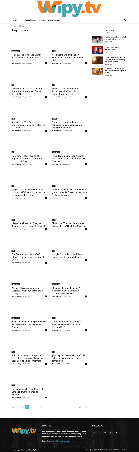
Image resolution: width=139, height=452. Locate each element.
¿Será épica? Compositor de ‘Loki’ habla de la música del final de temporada (68, 358)
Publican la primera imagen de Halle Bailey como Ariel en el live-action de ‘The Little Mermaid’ (28, 358)
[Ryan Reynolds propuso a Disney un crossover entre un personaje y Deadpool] (69, 144)
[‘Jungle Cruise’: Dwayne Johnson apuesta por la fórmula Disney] (69, 243)
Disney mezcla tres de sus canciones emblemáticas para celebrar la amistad (67, 125)
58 (40, 407)
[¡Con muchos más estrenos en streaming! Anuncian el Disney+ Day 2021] (29, 77)
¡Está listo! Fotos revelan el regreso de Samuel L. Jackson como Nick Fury (27, 159)
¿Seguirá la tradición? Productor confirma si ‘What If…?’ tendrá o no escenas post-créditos (29, 192)
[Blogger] (94, 433)
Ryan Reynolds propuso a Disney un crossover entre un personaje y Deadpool (68, 159)
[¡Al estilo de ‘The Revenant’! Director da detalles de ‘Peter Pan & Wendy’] (29, 111)
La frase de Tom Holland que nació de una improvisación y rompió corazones (115, 60)
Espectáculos (15, 51)
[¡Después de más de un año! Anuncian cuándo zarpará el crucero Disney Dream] (69, 276)
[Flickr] (105, 433)
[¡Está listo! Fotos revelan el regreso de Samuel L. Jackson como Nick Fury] (29, 144)
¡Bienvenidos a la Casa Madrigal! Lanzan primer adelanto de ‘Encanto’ (27, 392)
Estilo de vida (56, 284)
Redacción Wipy (16, 63)
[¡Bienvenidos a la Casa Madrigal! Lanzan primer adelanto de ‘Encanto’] (29, 377)
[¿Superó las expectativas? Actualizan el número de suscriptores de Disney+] (69, 77)
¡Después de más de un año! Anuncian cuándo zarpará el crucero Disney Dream (66, 291)
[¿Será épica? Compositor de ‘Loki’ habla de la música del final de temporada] (69, 344)
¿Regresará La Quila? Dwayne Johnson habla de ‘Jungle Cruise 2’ (29, 224)
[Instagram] (110, 433)
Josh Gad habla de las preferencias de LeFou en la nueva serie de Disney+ (29, 324)
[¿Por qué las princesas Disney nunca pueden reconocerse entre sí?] (29, 43)
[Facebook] (100, 433)
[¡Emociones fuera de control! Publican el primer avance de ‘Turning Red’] (69, 310)
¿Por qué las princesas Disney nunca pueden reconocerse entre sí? (28, 58)
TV (12, 85)
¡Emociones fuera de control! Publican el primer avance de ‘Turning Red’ (66, 324)
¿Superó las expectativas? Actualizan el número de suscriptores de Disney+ (65, 91)
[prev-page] (13, 407)
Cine (54, 51)
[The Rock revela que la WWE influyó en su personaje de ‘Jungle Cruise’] (29, 243)
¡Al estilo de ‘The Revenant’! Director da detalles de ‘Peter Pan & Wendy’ (28, 125)
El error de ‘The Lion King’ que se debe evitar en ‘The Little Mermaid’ (69, 224)
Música (54, 118)
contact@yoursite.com (60, 441)
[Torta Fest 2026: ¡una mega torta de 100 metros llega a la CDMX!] (97, 71)
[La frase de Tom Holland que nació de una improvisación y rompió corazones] (97, 60)
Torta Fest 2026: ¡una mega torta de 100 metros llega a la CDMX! (115, 71)
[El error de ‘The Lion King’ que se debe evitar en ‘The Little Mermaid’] (69, 212)
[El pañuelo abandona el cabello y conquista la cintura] (97, 39)
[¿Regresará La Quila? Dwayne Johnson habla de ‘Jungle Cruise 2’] (29, 212)
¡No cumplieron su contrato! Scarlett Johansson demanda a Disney (27, 291)
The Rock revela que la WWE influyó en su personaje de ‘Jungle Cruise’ (28, 257)
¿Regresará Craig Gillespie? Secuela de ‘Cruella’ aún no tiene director (68, 58)
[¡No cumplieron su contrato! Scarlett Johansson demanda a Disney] (29, 276)
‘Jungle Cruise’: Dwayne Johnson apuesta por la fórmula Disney (68, 255)
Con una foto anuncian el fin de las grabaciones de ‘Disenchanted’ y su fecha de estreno (69, 192)
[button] (124, 20)
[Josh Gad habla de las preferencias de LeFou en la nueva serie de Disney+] (29, 310)
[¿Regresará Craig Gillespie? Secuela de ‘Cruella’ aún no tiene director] (69, 43)
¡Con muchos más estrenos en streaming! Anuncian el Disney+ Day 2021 (27, 91)
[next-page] (45, 407)
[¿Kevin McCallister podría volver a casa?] (97, 50)
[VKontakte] (116, 433)
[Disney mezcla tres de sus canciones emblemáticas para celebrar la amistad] (69, 111)
